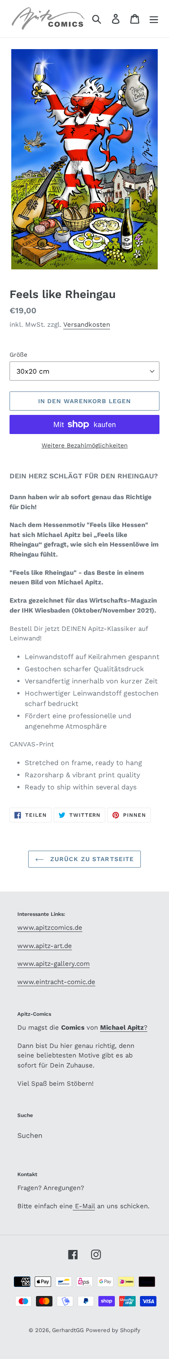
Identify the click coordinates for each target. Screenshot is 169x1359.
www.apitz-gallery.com (53, 964)
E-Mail (84, 1206)
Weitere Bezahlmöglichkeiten (85, 445)
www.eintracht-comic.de (56, 982)
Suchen (29, 1135)
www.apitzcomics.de (49, 927)
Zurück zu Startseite (91, 858)
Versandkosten (86, 324)
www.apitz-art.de (44, 946)
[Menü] (153, 19)
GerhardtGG (68, 1330)
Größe (18, 354)
